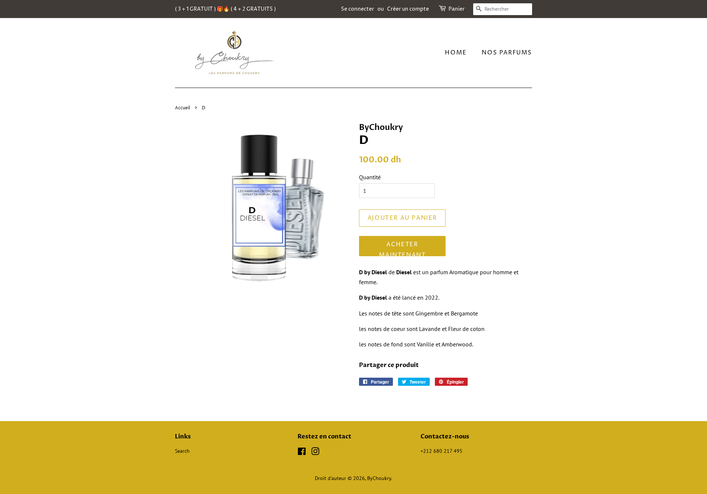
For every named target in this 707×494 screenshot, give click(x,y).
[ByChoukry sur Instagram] (315, 452)
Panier (457, 9)
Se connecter (357, 9)
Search (182, 451)
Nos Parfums (507, 53)
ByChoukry (379, 478)
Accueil (182, 108)
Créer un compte (408, 9)
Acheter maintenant (402, 248)
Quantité (370, 177)
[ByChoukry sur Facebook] (302, 452)
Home (456, 53)
